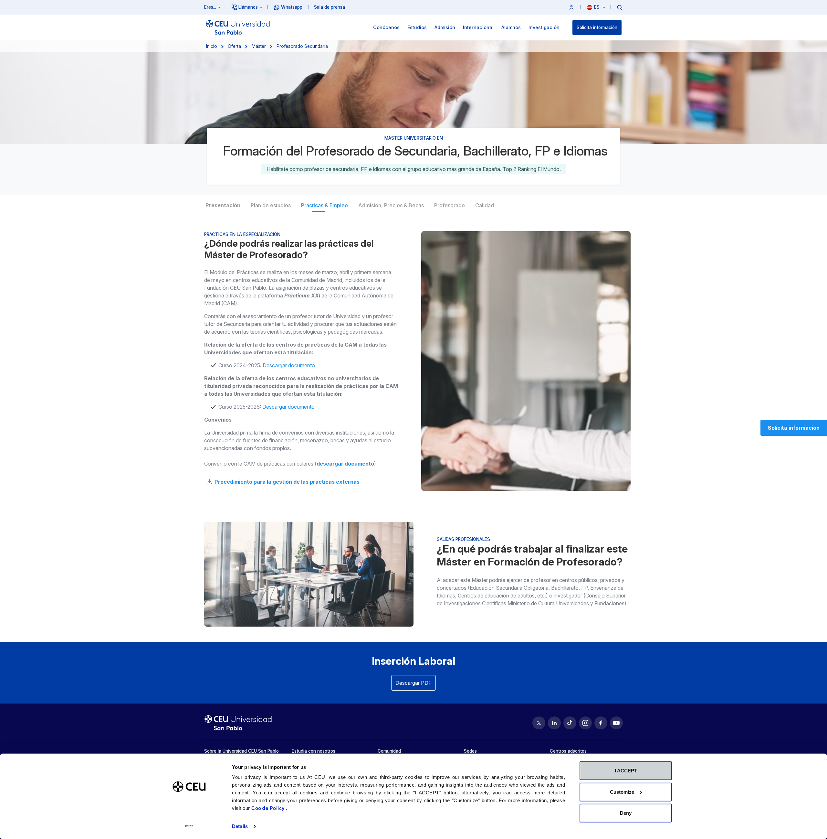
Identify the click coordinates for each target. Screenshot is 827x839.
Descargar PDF (413, 683)
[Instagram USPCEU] (585, 722)
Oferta (234, 46)
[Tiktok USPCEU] (569, 722)
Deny (626, 813)
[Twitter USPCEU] (538, 722)
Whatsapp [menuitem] (291, 7)
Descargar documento (289, 365)
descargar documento (345, 463)
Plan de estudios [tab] (271, 205)
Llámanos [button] (248, 7)
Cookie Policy (268, 808)
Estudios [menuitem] (417, 27)
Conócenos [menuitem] (386, 27)
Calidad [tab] (484, 205)
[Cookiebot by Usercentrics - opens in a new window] (189, 826)
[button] (571, 7)
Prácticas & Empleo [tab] (324, 205)
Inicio (211, 46)
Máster (259, 46)
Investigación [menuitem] (544, 27)
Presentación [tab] (222, 205)
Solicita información (597, 27)
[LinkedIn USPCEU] (554, 722)
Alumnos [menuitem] (511, 27)
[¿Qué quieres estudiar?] (619, 7)
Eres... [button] (210, 7)
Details (240, 826)
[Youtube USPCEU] (616, 722)
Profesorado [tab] (449, 205)
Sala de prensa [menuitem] (329, 7)
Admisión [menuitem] (444, 27)
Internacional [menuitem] (478, 27)
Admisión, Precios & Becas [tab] (391, 205)
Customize (622, 791)
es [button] (597, 7)
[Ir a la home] (237, 27)
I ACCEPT (626, 770)
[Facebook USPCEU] (600, 722)
